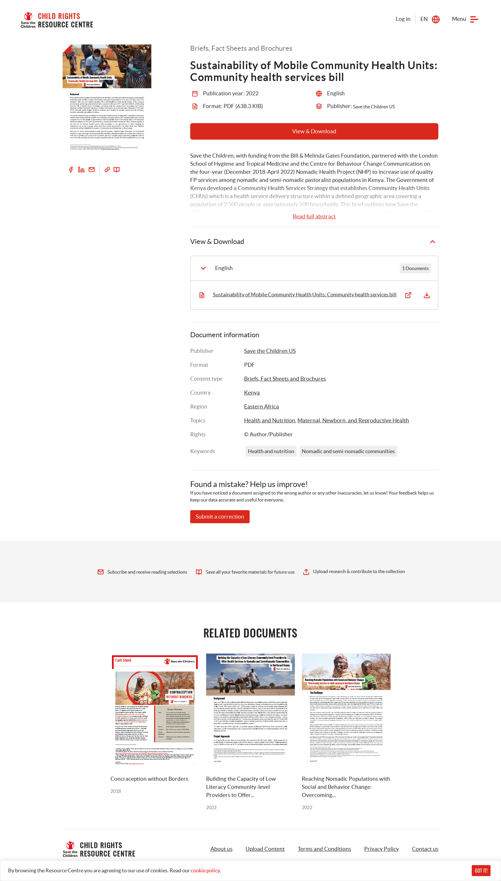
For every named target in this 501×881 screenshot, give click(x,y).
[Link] (107, 169)
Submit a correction (220, 517)
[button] (265, 849)
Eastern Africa (261, 407)
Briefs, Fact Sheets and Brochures (285, 379)
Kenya (252, 393)
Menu (459, 19)
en (424, 19)
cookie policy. (206, 870)
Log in (403, 19)
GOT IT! (481, 870)
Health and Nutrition (269, 420)
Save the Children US (270, 351)
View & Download (314, 131)
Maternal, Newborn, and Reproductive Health (353, 420)
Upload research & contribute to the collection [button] (359, 571)
